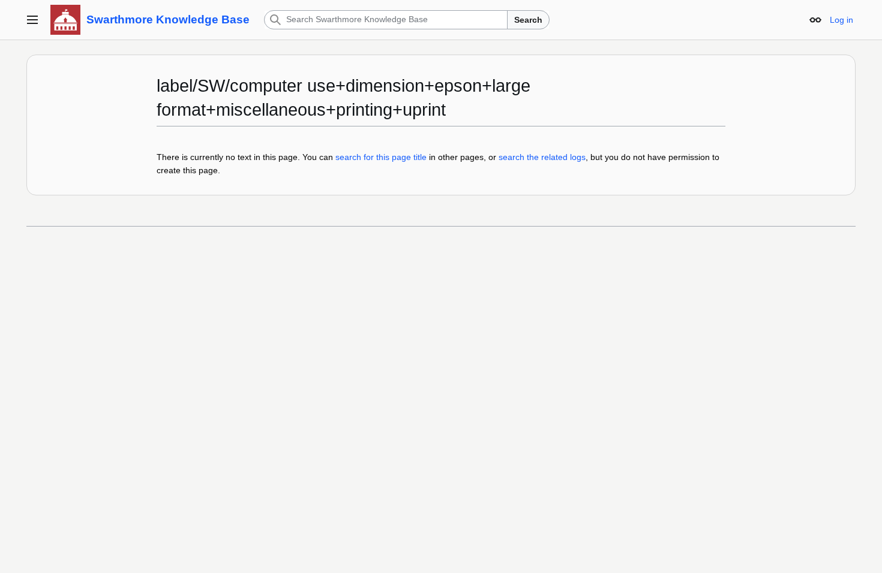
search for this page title (381, 157)
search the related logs (542, 157)
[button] (32, 19)
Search (528, 20)
